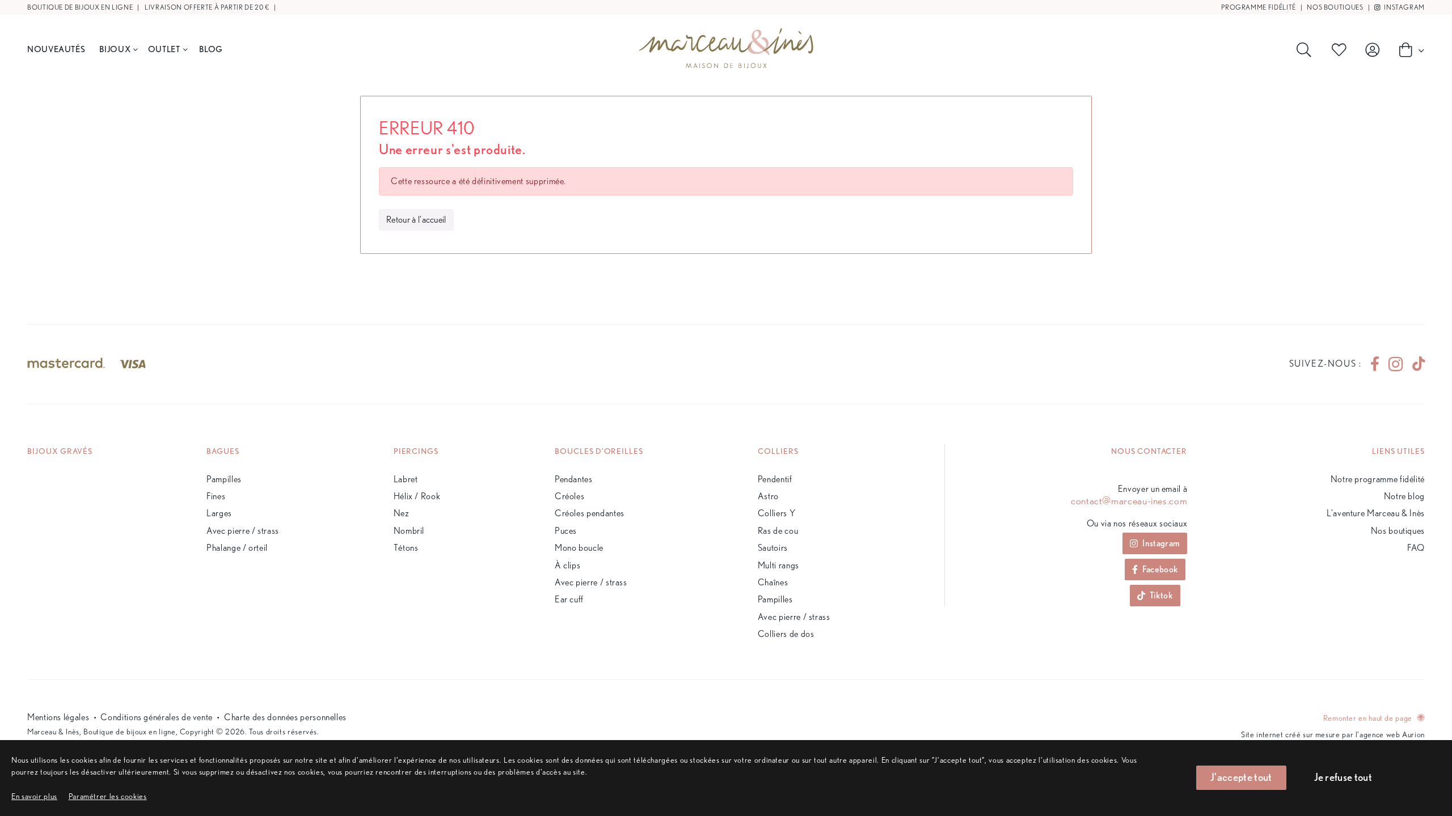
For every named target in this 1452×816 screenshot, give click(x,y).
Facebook (1160, 569)
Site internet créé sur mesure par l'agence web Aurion (1333, 734)
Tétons (406, 547)
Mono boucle (579, 547)
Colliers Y (776, 513)
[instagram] (1395, 364)
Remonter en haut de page (1369, 717)
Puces (566, 530)
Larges (219, 513)
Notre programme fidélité (1378, 479)
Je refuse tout (1343, 777)
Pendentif (775, 479)
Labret (406, 479)
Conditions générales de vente (156, 717)
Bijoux (114, 49)
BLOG (211, 49)
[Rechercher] (1306, 50)
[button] (108, 796)
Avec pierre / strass (242, 530)
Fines (215, 496)
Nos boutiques (1335, 7)
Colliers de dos (786, 633)
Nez (402, 513)
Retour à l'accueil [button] (416, 219)
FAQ (1416, 547)
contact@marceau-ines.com (1129, 501)
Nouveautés (56, 49)
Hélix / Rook (417, 496)
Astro (768, 496)
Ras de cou (778, 530)
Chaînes (773, 582)
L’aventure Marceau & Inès (1376, 513)
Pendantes (574, 479)
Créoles (569, 496)
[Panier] (1408, 49)
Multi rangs (778, 565)
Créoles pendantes (589, 513)
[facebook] (1374, 364)
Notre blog (1404, 496)
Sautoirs (773, 547)
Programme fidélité (1258, 7)
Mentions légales (58, 717)
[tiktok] (1414, 364)
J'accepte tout (1241, 777)
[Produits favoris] (1341, 50)
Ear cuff (569, 599)
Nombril (409, 530)
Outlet (164, 49)
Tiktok (1161, 595)
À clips (567, 565)
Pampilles (224, 479)
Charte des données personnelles (285, 717)
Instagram (1404, 7)
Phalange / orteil (237, 547)
